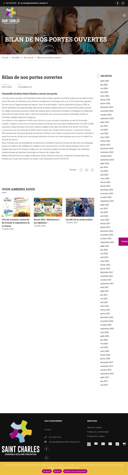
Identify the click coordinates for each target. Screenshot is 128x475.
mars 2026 (104, 96)
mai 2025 (104, 130)
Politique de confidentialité (98, 432)
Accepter (46, 471)
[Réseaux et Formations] (89, 444)
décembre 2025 (106, 107)
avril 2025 (104, 133)
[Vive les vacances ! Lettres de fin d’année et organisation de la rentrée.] (16, 207)
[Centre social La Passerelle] (110, 444)
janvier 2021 (105, 313)
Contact (47, 430)
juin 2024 (104, 167)
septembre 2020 (107, 329)
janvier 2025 (105, 145)
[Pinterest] (92, 170)
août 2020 (104, 332)
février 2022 (105, 265)
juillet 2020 (104, 336)
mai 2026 (104, 88)
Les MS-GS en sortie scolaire (79, 219)
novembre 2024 (106, 152)
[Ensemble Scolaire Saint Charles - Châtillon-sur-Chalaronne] (10, 15)
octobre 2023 (105, 197)
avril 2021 (104, 302)
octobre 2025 (105, 115)
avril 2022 (104, 257)
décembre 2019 (106, 362)
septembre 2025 (107, 118)
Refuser (57, 471)
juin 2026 (104, 85)
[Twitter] (86, 170)
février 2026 (105, 100)
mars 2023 (104, 220)
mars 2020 (104, 351)
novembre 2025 (106, 111)
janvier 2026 (105, 103)
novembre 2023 (106, 193)
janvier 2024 (105, 186)
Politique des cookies (96, 436)
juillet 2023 (104, 205)
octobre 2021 (105, 280)
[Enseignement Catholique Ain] (96, 444)
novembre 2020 (106, 321)
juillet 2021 (104, 291)
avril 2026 (104, 92)
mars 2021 (104, 306)
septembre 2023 (107, 201)
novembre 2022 (106, 235)
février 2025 (105, 141)
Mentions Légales (94, 427)
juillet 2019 (104, 377)
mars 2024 (104, 178)
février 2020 (105, 355)
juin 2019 (104, 381)
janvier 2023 (105, 227)
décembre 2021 (106, 272)
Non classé (28, 57)
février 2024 (105, 182)
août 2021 (104, 287)
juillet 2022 (104, 246)
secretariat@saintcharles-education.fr (34, 3)
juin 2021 (104, 295)
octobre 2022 (105, 238)
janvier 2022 (105, 268)
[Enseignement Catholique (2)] (124, 444)
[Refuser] (125, 468)
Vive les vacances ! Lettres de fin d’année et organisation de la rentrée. (16, 222)
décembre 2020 (106, 317)
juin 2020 (104, 340)
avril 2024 (104, 175)
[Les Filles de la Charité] (103, 444)
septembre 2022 (107, 242)
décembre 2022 (106, 231)
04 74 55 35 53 (11, 3)
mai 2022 (104, 253)
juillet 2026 (104, 81)
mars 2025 (104, 137)
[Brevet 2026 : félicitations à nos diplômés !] (48, 207)
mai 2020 (104, 344)
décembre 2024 (106, 148)
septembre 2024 (107, 160)
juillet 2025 (104, 122)
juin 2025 (104, 126)
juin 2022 (104, 250)
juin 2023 (104, 208)
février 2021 (105, 310)
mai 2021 (104, 298)
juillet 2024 (104, 163)
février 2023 (105, 223)
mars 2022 (104, 261)
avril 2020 (104, 347)
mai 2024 (104, 171)
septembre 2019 (107, 374)
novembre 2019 (106, 366)
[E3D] (117, 444)
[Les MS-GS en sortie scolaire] (80, 207)
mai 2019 (104, 385)
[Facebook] (81, 170)
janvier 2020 (105, 359)
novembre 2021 (106, 276)
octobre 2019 (105, 370)
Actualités (16, 57)
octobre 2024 (105, 156)
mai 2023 (104, 212)
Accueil (5, 57)
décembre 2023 (106, 190)
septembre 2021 (107, 283)
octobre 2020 (105, 325)
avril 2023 (104, 216)
